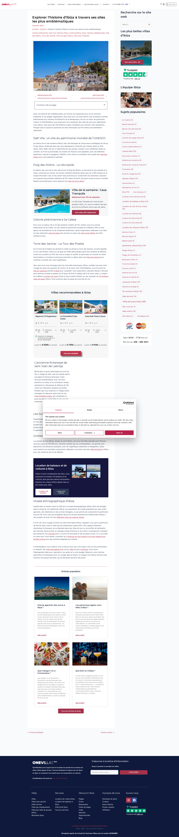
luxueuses (84, 549)
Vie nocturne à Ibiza (132, 291)
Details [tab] (89, 410)
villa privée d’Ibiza (88, 233)
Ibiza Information (74, 4)
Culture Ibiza (129, 151)
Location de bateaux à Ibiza (135, 201)
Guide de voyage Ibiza (131, 174)
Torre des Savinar (48, 36)
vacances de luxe (129, 273)
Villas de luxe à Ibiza (134, 301)
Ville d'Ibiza (127, 316)
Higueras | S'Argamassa (45, 316)
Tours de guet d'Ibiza (64, 36)
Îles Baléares (143, 316)
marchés (51, 534)
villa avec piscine (93, 257)
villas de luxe (129, 296)
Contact (106, 4)
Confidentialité (96, 826)
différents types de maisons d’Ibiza (70, 517)
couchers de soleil (51, 276)
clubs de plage (54, 233)
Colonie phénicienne (40, 33)
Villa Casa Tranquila (81, 36)
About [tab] (120, 410)
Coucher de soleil (129, 142)
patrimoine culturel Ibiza (134, 246)
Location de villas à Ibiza (132, 218)
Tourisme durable (129, 264)
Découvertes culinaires (131, 156)
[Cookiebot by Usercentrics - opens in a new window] (125, 403)
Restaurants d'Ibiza (130, 259)
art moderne (127, 120)
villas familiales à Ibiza (43, 396)
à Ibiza (56, 271)
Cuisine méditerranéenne (132, 146)
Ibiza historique (139, 192)
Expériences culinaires (131, 160)
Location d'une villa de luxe (133, 197)
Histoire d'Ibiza (62, 33)
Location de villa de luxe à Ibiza (134, 207)
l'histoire (90, 33)
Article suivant (107, 732)
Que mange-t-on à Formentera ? (46, 672)
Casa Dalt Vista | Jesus (95, 316)
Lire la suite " (42, 635)
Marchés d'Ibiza (128, 232)
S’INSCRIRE (133, 772)
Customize (88, 433)
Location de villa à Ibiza (132, 223)
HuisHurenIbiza (75, 33)
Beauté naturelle (129, 124)
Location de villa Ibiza (131, 214)
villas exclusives (96, 449)
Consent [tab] (58, 410)
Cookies (104, 826)
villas (71, 549)
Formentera (127, 169)
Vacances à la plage (130, 287)
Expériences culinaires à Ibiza (134, 165)
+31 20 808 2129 (118, 4)
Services (61, 4)
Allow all (119, 433)
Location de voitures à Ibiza (135, 227)
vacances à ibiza (131, 282)
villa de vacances (40, 271)
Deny (60, 433)
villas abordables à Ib (54, 549)
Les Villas (50, 4)
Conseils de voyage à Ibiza (133, 138)
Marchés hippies (129, 236)
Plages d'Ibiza (128, 250)
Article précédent (35, 732)
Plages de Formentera (131, 255)
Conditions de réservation (81, 826)
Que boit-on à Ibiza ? (85, 671)
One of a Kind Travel (59, 778)
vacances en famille (130, 277)
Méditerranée (99, 33)
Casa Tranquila (128, 133)
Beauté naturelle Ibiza (131, 129)
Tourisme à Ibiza (128, 268)
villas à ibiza (129, 311)
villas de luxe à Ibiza (75, 181)
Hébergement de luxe (130, 187)
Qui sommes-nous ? (91, 4)
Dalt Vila (52, 33)
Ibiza (84, 33)
